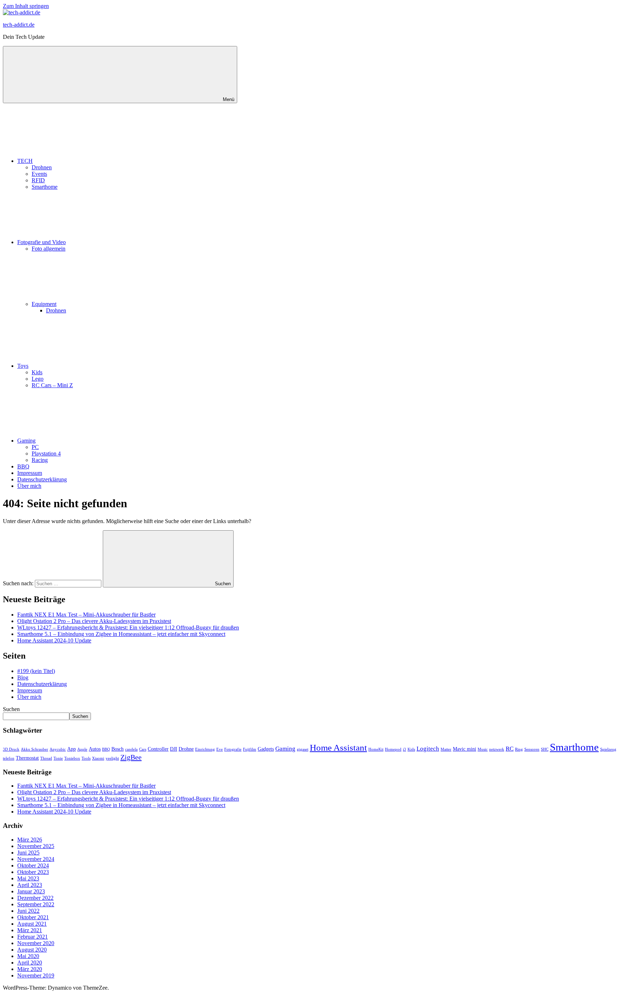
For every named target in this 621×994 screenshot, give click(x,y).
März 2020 (29, 969)
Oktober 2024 (33, 865)
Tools (86, 758)
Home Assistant (338, 747)
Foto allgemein (48, 249)
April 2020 (29, 962)
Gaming (26, 441)
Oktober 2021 (33, 917)
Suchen (11, 709)
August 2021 (32, 924)
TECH (25, 161)
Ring (519, 749)
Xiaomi (98, 758)
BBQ (23, 466)
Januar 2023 (31, 891)
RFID (38, 180)
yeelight (112, 758)
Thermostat (27, 758)
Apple (82, 749)
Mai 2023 (28, 878)
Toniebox (72, 758)
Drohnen (42, 167)
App (71, 749)
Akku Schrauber (34, 749)
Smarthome (45, 187)
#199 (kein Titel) (36, 671)
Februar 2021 (32, 937)
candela (131, 749)
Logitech (428, 748)
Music (483, 749)
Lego (37, 379)
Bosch (117, 749)
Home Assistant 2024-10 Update (54, 640)
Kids (37, 372)
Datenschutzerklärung (42, 479)
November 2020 (35, 943)
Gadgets (266, 749)
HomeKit (375, 749)
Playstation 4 (46, 453)
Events (39, 174)
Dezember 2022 (35, 898)
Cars (142, 749)
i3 (404, 749)
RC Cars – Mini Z (52, 385)
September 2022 (35, 904)
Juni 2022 (28, 911)
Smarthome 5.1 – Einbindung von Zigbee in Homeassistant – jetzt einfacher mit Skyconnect (121, 634)
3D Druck (11, 749)
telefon (8, 758)
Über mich (29, 486)
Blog (22, 677)
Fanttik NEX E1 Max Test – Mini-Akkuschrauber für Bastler (86, 614)
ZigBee (131, 757)
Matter (446, 749)
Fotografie (233, 749)
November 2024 (35, 859)
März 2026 (29, 840)
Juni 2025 (28, 852)
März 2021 (29, 930)
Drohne (186, 749)
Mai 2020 (28, 956)
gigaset (302, 749)
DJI (173, 749)
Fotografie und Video (41, 242)
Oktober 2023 (33, 872)
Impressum (29, 473)
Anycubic (58, 749)
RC (510, 748)
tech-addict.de (18, 25)
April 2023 (29, 885)
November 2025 (35, 846)
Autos (95, 749)
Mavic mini (464, 749)
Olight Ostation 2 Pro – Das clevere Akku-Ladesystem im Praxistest (94, 621)
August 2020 (32, 950)
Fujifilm (249, 749)
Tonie (58, 758)
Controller (158, 749)
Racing (40, 460)
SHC (544, 749)
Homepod (393, 749)
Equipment (44, 304)
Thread (46, 758)
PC (35, 447)
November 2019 (35, 975)
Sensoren (531, 749)
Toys (22, 366)
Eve (219, 749)
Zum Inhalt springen (26, 6)
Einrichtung (205, 749)
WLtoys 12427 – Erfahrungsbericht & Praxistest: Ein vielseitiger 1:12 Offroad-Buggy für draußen (128, 627)
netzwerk (496, 749)
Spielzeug (608, 749)
